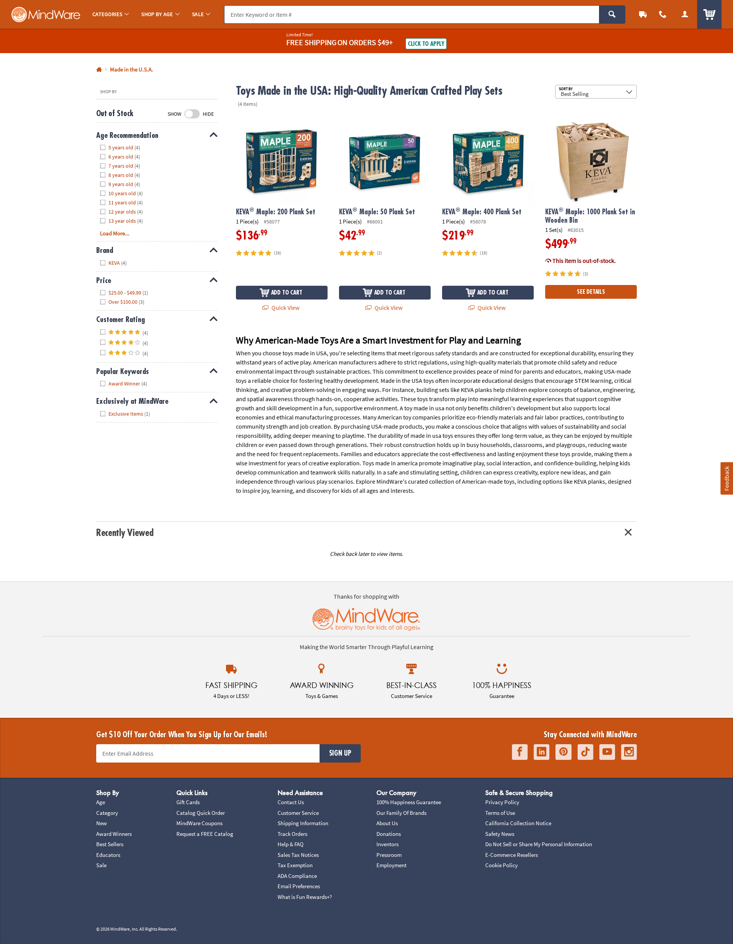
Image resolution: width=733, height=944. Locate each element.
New (101, 823)
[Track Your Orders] (643, 14)
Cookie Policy (501, 865)
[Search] (612, 14)
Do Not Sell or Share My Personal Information (538, 844)
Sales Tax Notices (298, 854)
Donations (388, 833)
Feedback (726, 478)
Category (107, 812)
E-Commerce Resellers (511, 854)
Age (100, 802)
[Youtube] (607, 752)
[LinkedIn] (541, 752)
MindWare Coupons (199, 823)
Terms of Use (500, 812)
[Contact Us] (663, 14)
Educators (108, 854)
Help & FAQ (291, 844)
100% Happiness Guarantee (408, 802)
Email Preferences (299, 886)
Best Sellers (109, 844)
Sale (101, 865)
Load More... (114, 233)
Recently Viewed (124, 533)
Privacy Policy (502, 802)
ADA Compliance (297, 875)
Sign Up (340, 753)
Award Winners (114, 833)
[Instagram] (629, 752)
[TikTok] (585, 752)
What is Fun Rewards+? (305, 896)
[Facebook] (520, 752)
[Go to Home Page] (99, 69)
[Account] (685, 14)
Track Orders (292, 833)
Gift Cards (188, 802)
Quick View (284, 307)
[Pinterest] (563, 752)
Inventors (387, 844)
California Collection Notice (518, 823)
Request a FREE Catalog (204, 833)
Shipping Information (303, 823)
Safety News (499, 833)
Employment (391, 865)
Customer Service (298, 812)
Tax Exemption (295, 865)
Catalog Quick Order (200, 812)
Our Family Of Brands (401, 812)
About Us (387, 823)
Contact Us (291, 802)
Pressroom (389, 854)
